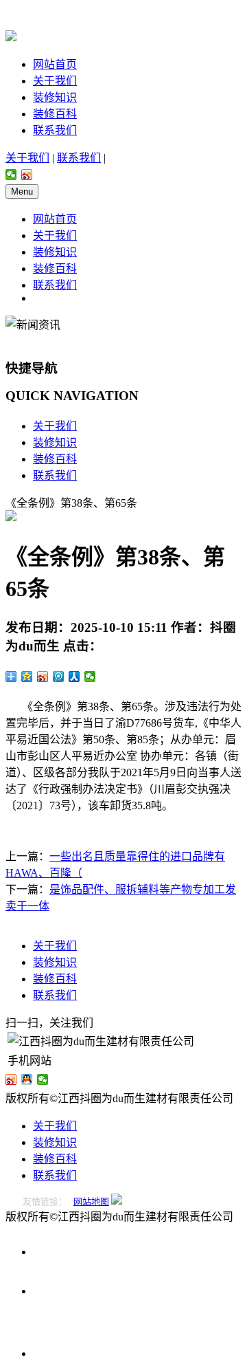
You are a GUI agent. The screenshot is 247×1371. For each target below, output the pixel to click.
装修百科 (55, 114)
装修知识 (55, 97)
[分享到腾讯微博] (58, 676)
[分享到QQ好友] (27, 1079)
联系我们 (55, 130)
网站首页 (55, 64)
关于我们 (55, 81)
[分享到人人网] (74, 676)
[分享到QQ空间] (27, 676)
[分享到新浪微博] (27, 174)
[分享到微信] (11, 174)
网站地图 (91, 1201)
